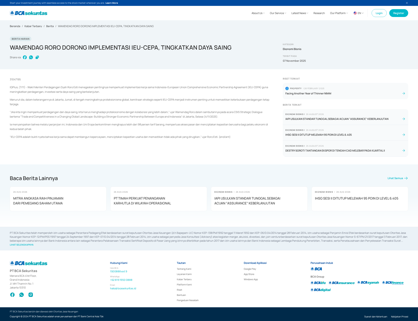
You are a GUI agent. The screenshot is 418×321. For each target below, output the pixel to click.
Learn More (111, 2)
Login (379, 13)
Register (398, 13)
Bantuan (181, 295)
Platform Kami (184, 284)
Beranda (15, 26)
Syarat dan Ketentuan (375, 316)
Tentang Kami (184, 268)
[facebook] (25, 57)
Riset (179, 289)
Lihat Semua (395, 178)
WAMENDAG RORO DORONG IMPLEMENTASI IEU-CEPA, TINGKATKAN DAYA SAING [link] (106, 26)
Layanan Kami (184, 274)
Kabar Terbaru (33, 26)
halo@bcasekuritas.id (123, 288)
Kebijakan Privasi (399, 316)
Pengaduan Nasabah (188, 300)
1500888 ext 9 (118, 271)
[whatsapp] (31, 57)
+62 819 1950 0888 (121, 280)
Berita (50, 26)
